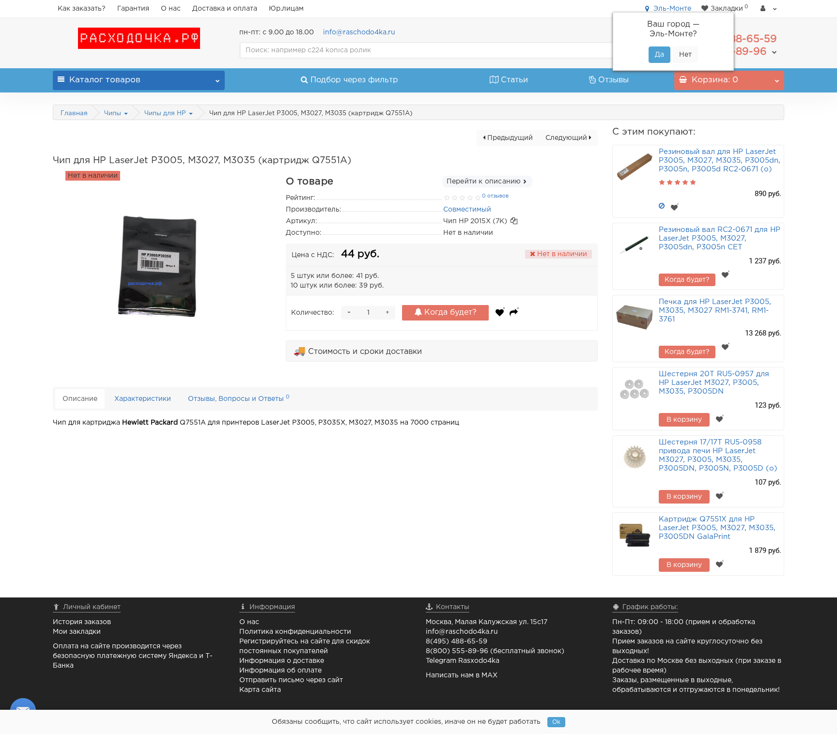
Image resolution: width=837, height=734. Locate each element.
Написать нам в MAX (461, 675)
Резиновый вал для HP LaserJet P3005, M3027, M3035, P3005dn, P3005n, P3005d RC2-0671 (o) (719, 160)
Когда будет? (449, 312)
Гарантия (133, 9)
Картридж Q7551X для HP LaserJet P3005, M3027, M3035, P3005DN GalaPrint (717, 528)
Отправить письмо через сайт (291, 680)
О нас (171, 9)
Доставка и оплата (224, 9)
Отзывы (613, 80)
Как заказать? (82, 9)
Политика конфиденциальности (295, 632)
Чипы (113, 113)
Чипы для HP (166, 113)
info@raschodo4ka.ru (359, 32)
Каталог (104, 80)
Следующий (567, 138)
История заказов (82, 622)
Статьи (514, 80)
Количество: (312, 313)
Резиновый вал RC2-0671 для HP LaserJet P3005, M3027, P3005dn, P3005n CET (719, 238)
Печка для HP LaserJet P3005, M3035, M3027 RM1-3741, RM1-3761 (715, 310)
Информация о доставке (281, 661)
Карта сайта (260, 690)
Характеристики (142, 399)
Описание (79, 399)
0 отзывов (495, 196)
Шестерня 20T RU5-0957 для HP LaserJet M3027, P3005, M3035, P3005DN (714, 383)
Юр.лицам (286, 9)
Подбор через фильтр (354, 80)
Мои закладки (77, 632)
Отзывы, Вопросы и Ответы (239, 398)
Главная (74, 113)
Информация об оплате (280, 670)
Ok (556, 722)
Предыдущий (509, 138)
